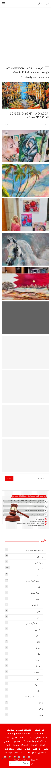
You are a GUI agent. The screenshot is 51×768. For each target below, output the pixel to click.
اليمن (38, 678)
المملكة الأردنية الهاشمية (33, 623)
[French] (18, 758)
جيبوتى (27, 749)
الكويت (37, 684)
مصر (38, 575)
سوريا (38, 648)
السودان (37, 660)
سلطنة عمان (36, 672)
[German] (13, 758)
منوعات (41, 703)
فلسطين (37, 630)
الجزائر (38, 599)
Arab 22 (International (34, 550)
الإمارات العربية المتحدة (32, 697)
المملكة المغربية (35, 593)
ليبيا (39, 587)
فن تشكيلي (40, 556)
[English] (23, 758)
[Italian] (4, 758)
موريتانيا (37, 666)
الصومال (37, 617)
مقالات (40, 709)
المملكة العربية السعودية (33, 581)
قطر (39, 611)
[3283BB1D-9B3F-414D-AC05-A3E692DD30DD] (25, 146)
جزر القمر (37, 691)
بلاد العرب (39, 569)
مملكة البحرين (35, 605)
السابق (44, 124)
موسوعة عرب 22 (37, 562)
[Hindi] (8, 758)
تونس (38, 654)
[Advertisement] (25, 36)
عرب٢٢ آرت (42, 3)
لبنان (38, 642)
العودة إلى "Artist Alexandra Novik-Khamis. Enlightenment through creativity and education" (27, 73)
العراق (38, 636)
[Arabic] (28, 758)
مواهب (41, 715)
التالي (6, 124)
